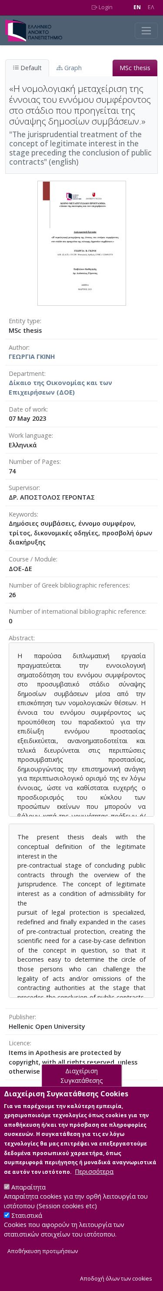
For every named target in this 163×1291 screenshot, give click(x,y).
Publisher (22, 1017)
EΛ (151, 7)
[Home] (37, 30)
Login (105, 7)
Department (26, 373)
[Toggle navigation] (146, 31)
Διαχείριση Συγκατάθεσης (81, 1076)
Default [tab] (30, 68)
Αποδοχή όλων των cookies (116, 1278)
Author (18, 347)
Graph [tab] (72, 68)
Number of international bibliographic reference (77, 611)
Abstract (21, 638)
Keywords (23, 514)
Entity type (24, 321)
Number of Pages (34, 461)
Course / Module (32, 559)
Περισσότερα (94, 1171)
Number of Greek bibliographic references (69, 585)
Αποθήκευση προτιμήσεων (42, 1251)
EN (137, 7)
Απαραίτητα (28, 1187)
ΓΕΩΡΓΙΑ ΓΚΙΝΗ (32, 356)
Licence (19, 1043)
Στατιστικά (26, 1215)
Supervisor (24, 487)
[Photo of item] (81, 243)
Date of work (28, 409)
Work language (30, 435)
